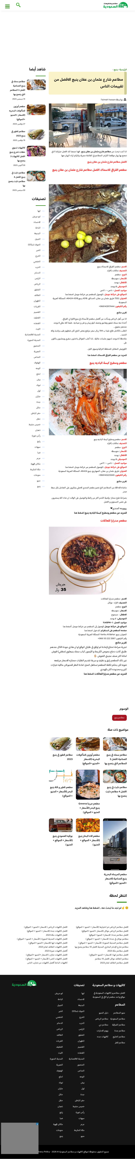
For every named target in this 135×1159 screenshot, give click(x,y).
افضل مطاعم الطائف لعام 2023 (114, 963)
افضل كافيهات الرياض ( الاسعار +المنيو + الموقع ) (46, 927)
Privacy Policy (43, 1152)
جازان (38, 397)
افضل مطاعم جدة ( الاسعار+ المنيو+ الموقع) (108, 935)
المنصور (36, 346)
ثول (38, 391)
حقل (38, 419)
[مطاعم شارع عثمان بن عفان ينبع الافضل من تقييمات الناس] (88, 125)
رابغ (38, 442)
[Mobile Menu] (7, 6)
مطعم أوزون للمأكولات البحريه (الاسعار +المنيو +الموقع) (88, 759)
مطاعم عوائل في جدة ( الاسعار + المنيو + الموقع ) (107, 939)
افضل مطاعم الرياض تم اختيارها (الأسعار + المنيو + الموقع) (102, 927)
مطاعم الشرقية (118, 1025)
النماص (37, 357)
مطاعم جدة (119, 1031)
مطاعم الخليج (119, 1037)
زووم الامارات (102, 1031)
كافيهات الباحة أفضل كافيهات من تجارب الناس (47, 963)
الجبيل (37, 239)
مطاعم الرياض (101, 1019)
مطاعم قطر (120, 1043)
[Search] (18, 5)
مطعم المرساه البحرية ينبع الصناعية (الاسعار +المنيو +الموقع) (115, 878)
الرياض (37, 284)
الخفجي (36, 262)
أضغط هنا (67, 627)
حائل (38, 408)
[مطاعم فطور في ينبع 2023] (36, 134)
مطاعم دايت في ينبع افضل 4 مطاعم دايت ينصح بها (116, 791)
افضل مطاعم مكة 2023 (118, 951)
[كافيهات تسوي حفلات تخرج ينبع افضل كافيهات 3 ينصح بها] (36, 151)
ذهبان (37, 430)
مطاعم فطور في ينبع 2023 (63, 757)
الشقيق (37, 290)
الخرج (37, 256)
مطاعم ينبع (119, 718)
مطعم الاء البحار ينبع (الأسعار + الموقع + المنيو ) (89, 840)
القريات (37, 307)
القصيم (37, 312)
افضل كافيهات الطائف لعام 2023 (53, 947)
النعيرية (37, 352)
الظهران (37, 301)
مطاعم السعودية (117, 1019)
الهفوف (37, 363)
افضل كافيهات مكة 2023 (57, 935)
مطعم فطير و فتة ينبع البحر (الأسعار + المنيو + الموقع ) (61, 791)
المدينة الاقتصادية (32, 335)
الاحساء (37, 222)
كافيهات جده (102, 1037)
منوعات (37, 475)
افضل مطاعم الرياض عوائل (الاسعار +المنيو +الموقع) (105, 931)
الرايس (37, 279)
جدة (38, 402)
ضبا (38, 453)
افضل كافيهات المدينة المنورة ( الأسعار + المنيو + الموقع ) (42, 939)
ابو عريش (36, 217)
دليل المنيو (103, 1013)
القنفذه (37, 323)
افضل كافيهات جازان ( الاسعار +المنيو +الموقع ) (47, 955)
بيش (38, 380)
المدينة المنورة (33, 340)
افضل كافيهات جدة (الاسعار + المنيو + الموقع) (47, 931)
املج (38, 374)
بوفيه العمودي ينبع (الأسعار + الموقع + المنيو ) (63, 840)
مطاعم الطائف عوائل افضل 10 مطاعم (111, 959)
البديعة (37, 234)
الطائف (37, 295)
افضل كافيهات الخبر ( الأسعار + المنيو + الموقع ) (47, 959)
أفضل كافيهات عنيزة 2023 (56, 951)
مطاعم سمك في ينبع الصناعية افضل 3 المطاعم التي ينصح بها (116, 759)
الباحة (37, 228)
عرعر (38, 458)
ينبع (38, 486)
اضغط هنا (69, 295)
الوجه (38, 368)
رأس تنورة (36, 436)
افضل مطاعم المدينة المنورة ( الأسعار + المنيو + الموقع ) (103, 943)
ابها (39, 211)
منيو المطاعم (119, 1013)
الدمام (37, 273)
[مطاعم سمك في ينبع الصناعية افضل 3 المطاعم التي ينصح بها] (36, 85)
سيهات (37, 447)
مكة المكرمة (35, 470)
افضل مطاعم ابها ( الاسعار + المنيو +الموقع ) (108, 955)
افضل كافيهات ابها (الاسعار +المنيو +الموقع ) (48, 943)
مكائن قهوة (35, 464)
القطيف (37, 318)
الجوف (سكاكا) (34, 245)
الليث (38, 329)
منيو (38, 481)
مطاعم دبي (103, 1025)
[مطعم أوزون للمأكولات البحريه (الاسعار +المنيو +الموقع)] (36, 109)
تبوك (38, 385)
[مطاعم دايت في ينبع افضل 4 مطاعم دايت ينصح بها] (36, 176)
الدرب (37, 267)
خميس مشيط (34, 425)
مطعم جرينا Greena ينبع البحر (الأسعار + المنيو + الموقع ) (89, 808)
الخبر (38, 250)
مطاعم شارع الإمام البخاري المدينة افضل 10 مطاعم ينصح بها (101, 947)
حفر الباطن (35, 413)
